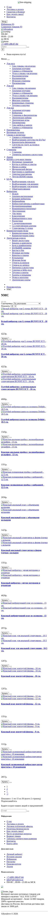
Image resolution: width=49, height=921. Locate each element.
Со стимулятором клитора (24, 226)
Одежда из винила (20, 262)
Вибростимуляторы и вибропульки (28, 203)
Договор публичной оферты (20, 826)
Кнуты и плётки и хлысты (24, 164)
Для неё (10, 86)
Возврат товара (14, 836)
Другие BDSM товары (22, 176)
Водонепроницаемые (22, 206)
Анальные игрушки (21, 68)
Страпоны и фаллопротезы (24, 115)
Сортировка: (7, 303)
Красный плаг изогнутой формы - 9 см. (20, 732)
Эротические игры (20, 120)
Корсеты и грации (20, 255)
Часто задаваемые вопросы (19, 834)
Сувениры (11, 149)
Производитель (14, 287)
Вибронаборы (18, 201)
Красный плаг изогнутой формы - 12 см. (21, 704)
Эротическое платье (21, 280)
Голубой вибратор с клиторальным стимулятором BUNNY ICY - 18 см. (18, 388)
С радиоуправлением (22, 223)
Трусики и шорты (20, 272)
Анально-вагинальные (22, 196)
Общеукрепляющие (21, 189)
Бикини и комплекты (22, 243)
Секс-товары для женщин (24, 88)
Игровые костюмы (20, 253)
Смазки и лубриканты (22, 71)
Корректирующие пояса (23, 235)
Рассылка (11, 861)
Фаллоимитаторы (20, 76)
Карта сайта (12, 843)
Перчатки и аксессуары (23, 267)
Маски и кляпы (19, 167)
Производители (14, 864)
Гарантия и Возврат (16, 12)
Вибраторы (17, 113)
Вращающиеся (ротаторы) (24, 208)
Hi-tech (15, 194)
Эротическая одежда (16, 238)
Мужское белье (19, 260)
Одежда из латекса (20, 265)
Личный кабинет (14, 854)
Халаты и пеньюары (21, 275)
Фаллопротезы (19, 78)
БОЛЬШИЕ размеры (21, 248)
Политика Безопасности (18, 829)
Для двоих (17, 213)
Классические (18, 216)
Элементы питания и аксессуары (27, 154)
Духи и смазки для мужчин (24, 73)
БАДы (9, 179)
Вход (4, 22)
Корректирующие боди (22, 233)
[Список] (2, 301)
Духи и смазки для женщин (25, 95)
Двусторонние (18, 211)
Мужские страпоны (21, 81)
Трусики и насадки (21, 105)
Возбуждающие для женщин (25, 184)
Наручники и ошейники (23, 172)
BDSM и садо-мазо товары (19, 159)
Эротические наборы (22, 117)
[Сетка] (5, 301)
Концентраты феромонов (23, 142)
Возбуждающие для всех (23, 181)
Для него (11, 63)
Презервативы (18, 83)
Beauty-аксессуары (20, 240)
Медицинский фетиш (22, 169)
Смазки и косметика (16, 135)
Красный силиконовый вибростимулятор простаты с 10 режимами (21, 765)
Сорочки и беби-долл (22, 270)
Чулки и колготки (20, 277)
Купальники (17, 258)
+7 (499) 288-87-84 (9, 44)
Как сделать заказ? (15, 14)
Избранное (12, 859)
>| (7, 794)
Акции (10, 157)
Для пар (10, 108)
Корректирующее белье (17, 230)
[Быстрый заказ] (11, 339)
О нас (9, 7)
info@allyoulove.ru (15, 880)
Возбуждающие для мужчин (25, 186)
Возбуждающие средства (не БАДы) (28, 140)
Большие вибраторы (21, 199)
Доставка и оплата (15, 9)
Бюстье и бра (18, 250)
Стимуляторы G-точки (22, 228)
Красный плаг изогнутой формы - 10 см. (21, 676)
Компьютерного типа (22, 218)
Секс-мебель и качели (22, 125)
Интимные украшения (22, 162)
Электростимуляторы (22, 174)
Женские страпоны (21, 100)
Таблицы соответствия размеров (22, 838)
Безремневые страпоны (23, 103)
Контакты (11, 17)
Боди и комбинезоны (21, 245)
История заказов (14, 856)
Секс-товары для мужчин (24, 66)
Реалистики (17, 221)
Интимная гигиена (15, 132)
